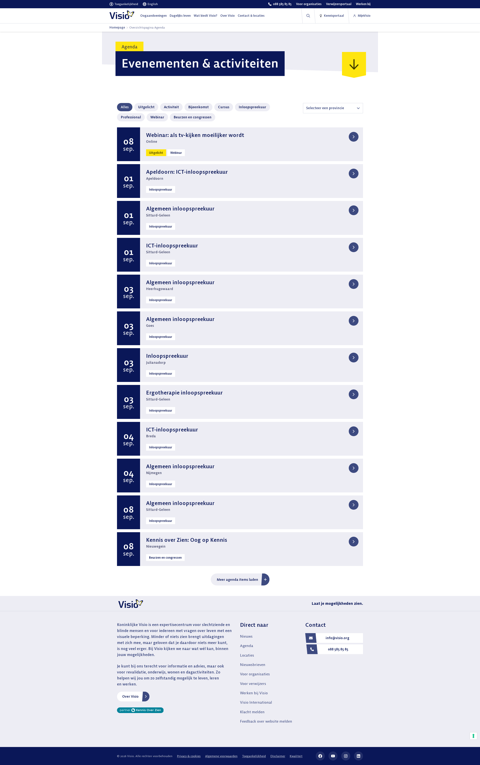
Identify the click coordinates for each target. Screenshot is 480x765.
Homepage (117, 27)
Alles (125, 107)
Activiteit (171, 107)
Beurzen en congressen (193, 117)
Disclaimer (277, 756)
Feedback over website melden (266, 721)
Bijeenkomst (198, 107)
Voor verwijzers (253, 683)
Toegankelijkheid (254, 756)
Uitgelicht (146, 107)
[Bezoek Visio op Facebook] (320, 755)
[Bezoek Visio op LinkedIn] (358, 755)
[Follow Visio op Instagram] (345, 755)
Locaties (247, 655)
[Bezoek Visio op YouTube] (333, 755)
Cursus (223, 107)
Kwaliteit (296, 756)
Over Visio (130, 696)
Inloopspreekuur (252, 107)
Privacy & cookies (189, 756)
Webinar (157, 117)
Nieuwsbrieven (252, 664)
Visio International (256, 702)
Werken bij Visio (254, 693)
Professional (131, 117)
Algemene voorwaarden (221, 756)
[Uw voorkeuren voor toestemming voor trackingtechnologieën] (473, 735)
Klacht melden (252, 711)
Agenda (246, 645)
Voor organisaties (255, 674)
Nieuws (246, 636)
